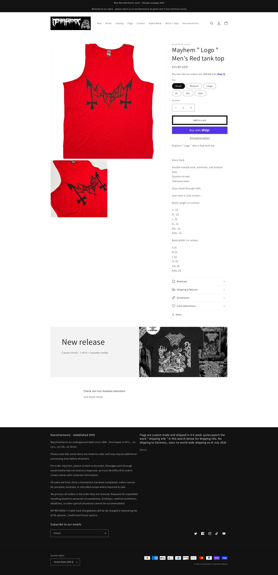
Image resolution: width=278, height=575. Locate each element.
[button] (211, 23)
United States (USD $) (64, 562)
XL (176, 93)
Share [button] (179, 314)
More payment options (200, 138)
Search (143, 449)
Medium (194, 86)
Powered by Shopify (219, 564)
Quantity (176, 100)
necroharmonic (206, 564)
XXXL (200, 93)
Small (178, 86)
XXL (188, 93)
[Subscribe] (104, 533)
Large (210, 86)
